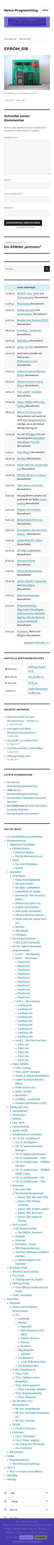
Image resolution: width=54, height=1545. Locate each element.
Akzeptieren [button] (26, 1537)
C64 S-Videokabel (25, 1436)
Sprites (19, 868)
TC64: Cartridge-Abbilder (32, 1389)
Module (22, 1322)
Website (8, 207)
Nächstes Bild (24, 39)
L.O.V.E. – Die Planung (27, 954)
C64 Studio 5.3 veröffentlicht (23, 740)
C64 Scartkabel (23, 1448)
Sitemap (11, 1479)
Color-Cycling (22, 1067)
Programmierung (26, 605)
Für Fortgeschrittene (34, 420)
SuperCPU (26, 1326)
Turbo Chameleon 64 (24, 1369)
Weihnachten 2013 (27, 361)
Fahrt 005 (23, 1060)
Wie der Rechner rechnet (28, 856)
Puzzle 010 (23, 997)
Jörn (9, 782)
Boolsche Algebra (24, 852)
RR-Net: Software (25, 1420)
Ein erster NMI (23, 1189)
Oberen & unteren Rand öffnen (32, 1075)
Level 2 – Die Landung (27, 1001)
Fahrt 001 (23, 1044)
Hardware (15, 1303)
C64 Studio (18, 1275)
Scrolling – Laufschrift (27, 1099)
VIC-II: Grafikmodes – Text (30, 1158)
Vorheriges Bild (10, 39)
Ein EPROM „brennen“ (30, 1232)
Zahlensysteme (25, 613)
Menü (45, 10)
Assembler (41, 581)
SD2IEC (16, 1424)
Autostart (20, 1240)
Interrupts (18, 1185)
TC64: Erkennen (27, 1397)
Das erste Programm (28, 595)
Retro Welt (13, 1299)
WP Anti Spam (30, 227)
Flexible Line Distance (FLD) (32, 320)
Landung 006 (25, 1024)
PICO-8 (11, 1467)
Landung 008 (25, 1032)
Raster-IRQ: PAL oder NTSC (33, 1197)
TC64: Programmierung (28, 1393)
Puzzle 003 (24, 969)
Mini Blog (12, 1475)
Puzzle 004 (24, 973)
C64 (17, 1314)
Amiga (10, 1455)
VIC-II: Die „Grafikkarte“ (26, 1138)
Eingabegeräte (26, 1350)
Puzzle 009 (24, 993)
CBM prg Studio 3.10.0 (19, 756)
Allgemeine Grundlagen (30, 609)
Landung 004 (25, 1016)
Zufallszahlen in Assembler (27, 1134)
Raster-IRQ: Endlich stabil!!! (33, 1209)
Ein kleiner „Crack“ (26, 1244)
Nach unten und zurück (30, 485)
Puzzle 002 (24, 966)
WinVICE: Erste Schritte (25, 1271)
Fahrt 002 (23, 1048)
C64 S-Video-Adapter (27, 1440)
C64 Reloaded (25, 1357)
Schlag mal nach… (19, 1107)
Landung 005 (25, 1020)
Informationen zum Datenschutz (27, 1541)
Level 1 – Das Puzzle (26, 958)
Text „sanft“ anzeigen (29, 391)
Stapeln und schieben (29, 509)
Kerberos (26, 1346)
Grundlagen (28, 585)
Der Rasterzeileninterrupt (29, 1193)
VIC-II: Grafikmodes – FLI (29, 1177)
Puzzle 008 (24, 989)
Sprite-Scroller (25, 347)
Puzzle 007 (24, 985)
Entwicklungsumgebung (25, 1463)
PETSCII (21, 293)
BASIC (34, 621)
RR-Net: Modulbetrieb (27, 1408)
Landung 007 (25, 1028)
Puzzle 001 (23, 962)
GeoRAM (20, 1236)
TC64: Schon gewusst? (27, 1385)
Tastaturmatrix (25, 297)
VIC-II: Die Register (26, 1142)
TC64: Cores (22, 1373)
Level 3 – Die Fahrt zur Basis (30, 1040)
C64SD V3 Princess (25, 1428)
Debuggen (31, 434)
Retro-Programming (21, 10)
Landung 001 (25, 1005)
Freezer (25, 1342)
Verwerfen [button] (41, 1537)
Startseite (22, 631)
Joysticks (26, 1354)
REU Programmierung (27, 1248)
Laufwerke (23, 1318)
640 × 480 (21, 100)
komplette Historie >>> (37, 642)
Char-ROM (33, 293)
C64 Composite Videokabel (30, 1444)
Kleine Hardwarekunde (29, 571)
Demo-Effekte (25, 402)
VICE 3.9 (32, 682)
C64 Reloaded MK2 (28, 1365)
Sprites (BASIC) (25, 581)
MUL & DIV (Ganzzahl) (29, 412)
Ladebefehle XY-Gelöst (29, 540)
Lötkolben (18, 1432)
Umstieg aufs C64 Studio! (29, 1279)
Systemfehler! (25, 314)
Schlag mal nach (26, 310)
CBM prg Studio (21, 1283)
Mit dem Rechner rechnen (31, 475)
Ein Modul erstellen (26, 1228)
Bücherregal (16, 1452)
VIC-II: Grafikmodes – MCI (30, 1181)
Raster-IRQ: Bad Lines (30, 1212)
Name (8, 180)
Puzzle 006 (24, 981)
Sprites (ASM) (20, 1130)
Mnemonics (23, 303)
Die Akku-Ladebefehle (27, 887)
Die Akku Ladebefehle (29, 550)
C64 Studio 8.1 (36, 676)
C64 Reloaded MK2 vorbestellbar (25, 748)
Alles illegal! (23, 452)
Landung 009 (25, 1036)
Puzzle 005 (24, 977)
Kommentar (11, 137)
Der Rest (21, 458)
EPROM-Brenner (30, 1338)
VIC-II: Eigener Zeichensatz (30, 1154)
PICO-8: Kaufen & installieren (26, 1471)
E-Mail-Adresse (13, 193)
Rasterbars (23, 340)
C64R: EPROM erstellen (33, 1361)
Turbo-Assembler (22, 1295)
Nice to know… (20, 1224)
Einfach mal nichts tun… (30, 519)
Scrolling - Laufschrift (29, 330)
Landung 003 (25, 1013)
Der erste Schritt (26, 560)
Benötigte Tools (18, 1267)
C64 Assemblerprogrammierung (24, 836)
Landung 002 (25, 1009)
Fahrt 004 (23, 1056)
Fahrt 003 (23, 1052)
